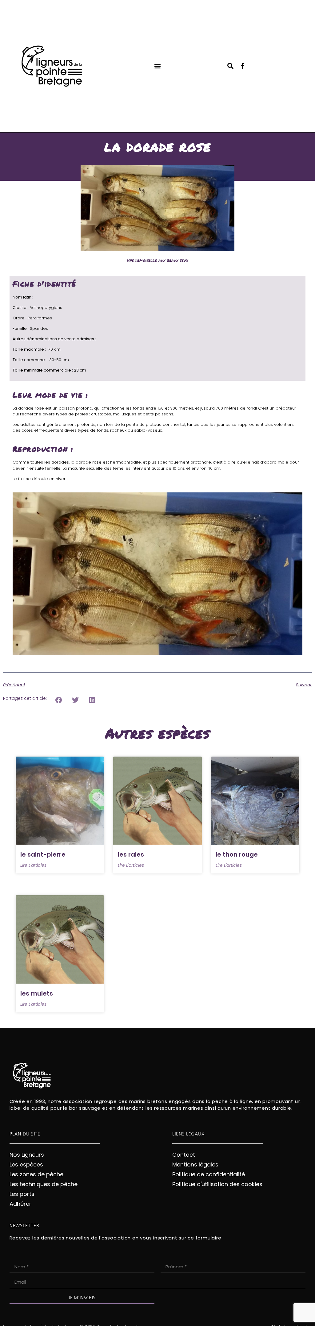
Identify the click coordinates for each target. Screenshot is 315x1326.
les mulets (36, 993)
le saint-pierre (43, 854)
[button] (158, 66)
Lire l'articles (33, 865)
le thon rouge (237, 854)
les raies (131, 854)
